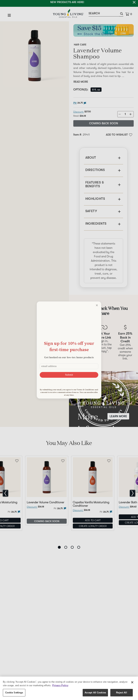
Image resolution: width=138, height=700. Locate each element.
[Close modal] (97, 305)
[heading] (69, 346)
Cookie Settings (14, 692)
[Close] (132, 682)
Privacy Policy (60, 685)
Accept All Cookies (95, 692)
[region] (69, 688)
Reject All (121, 692)
